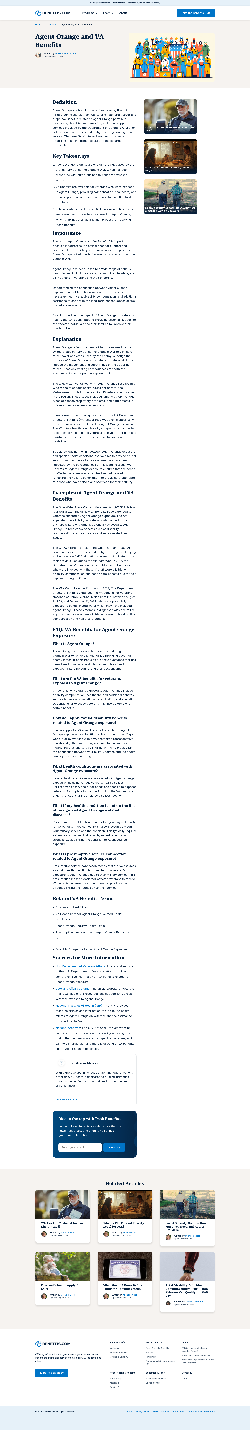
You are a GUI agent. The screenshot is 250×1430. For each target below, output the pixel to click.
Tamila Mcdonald (194, 1301)
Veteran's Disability (119, 1357)
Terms (155, 1411)
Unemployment (153, 1382)
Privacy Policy (142, 1411)
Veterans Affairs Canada (72, 988)
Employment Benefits (156, 1378)
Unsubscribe (178, 1411)
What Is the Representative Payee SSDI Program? (198, 1361)
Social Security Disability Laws (196, 1355)
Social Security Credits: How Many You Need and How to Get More (186, 1226)
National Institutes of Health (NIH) (79, 1005)
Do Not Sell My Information (201, 1411)
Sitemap (165, 1411)
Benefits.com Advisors (66, 53)
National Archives (68, 1028)
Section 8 (114, 1387)
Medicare (150, 1352)
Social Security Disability (157, 1348)
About (123, 12)
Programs (88, 12)
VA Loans (114, 1348)
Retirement (151, 1357)
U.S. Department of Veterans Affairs (80, 966)
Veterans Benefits (118, 1352)
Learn (106, 12)
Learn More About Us (66, 1099)
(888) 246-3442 (53, 1373)
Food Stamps (116, 1378)
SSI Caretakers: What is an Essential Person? (194, 1349)
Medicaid (114, 1382)
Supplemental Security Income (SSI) (160, 1362)
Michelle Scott (68, 1232)
